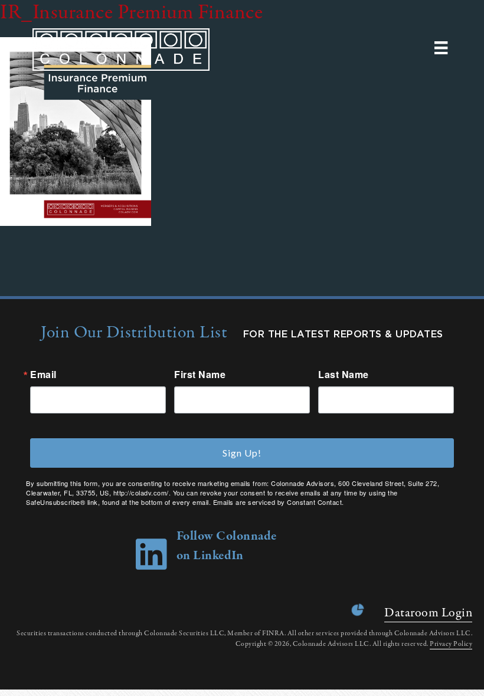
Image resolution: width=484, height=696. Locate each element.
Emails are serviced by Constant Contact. (278, 502)
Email (43, 374)
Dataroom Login (428, 613)
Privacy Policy (451, 644)
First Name (199, 374)
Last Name (343, 374)
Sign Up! (242, 452)
